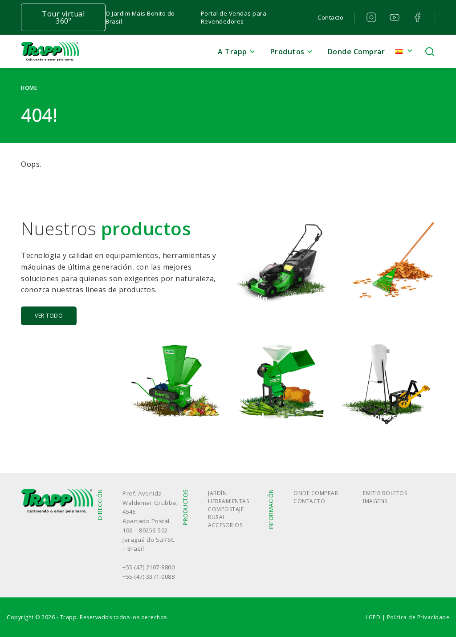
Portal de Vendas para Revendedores (234, 17)
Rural (217, 517)
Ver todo (49, 315)
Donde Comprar (356, 51)
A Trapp (232, 51)
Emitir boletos (385, 493)
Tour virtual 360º (63, 17)
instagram (372, 17)
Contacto (330, 17)
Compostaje (226, 509)
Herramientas (228, 501)
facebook (417, 17)
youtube (395, 17)
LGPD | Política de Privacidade (407, 617)
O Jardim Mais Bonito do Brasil (140, 17)
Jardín (217, 493)
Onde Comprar (315, 493)
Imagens (375, 501)
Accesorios (225, 525)
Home (29, 88)
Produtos (287, 51)
